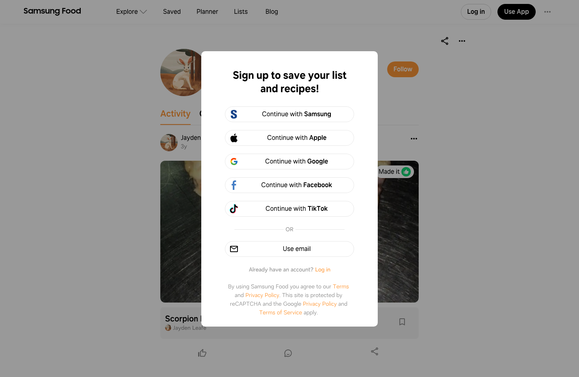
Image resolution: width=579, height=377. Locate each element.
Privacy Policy (262, 295)
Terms (341, 286)
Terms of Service (280, 312)
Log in (322, 269)
